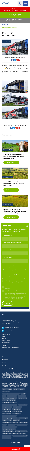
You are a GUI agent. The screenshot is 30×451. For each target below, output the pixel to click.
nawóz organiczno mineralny (9, 400)
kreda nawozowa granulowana (9, 398)
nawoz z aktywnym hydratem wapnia (10, 393)
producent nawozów (7, 389)
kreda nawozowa (22, 396)
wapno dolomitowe (17, 411)
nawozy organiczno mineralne (9, 402)
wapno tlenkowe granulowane (9, 415)
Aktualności (10, 24)
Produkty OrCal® (6, 334)
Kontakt (4, 365)
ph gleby (4, 424)
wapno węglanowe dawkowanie (20, 435)
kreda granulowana (11, 396)
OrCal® (4, 24)
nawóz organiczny (23, 404)
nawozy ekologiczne (7, 407)
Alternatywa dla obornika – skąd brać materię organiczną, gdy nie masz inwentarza (13, 156)
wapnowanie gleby (6, 438)
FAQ (3, 356)
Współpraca (5, 359)
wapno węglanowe (6, 435)
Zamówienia (5, 362)
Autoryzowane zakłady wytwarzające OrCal (10, 347)
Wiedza (4, 345)
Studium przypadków (6, 340)
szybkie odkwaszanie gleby (19, 433)
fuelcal (4, 396)
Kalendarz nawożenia (6, 342)
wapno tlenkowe (16, 413)
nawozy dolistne (23, 422)
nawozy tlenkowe (16, 409)
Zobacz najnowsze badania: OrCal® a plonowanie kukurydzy (15, 20)
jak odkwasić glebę (23, 418)
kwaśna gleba (16, 420)
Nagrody (3, 336)
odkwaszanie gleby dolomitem (9, 427)
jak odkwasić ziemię (7, 420)
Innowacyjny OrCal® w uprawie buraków (15, 15)
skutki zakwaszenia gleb (7, 431)
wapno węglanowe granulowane (9, 418)
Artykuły (3, 353)
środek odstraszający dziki (21, 431)
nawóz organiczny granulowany (9, 404)
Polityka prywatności (15, 442)
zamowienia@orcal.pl (20, 10)
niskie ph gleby (11, 424)
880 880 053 (8, 328)
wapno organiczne (6, 413)
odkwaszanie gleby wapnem (8, 429)
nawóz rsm (15, 422)
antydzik (23, 393)
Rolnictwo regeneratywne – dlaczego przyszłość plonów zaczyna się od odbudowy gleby (14, 211)
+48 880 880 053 (8, 10)
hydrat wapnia (5, 391)
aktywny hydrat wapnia (19, 389)
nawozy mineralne (18, 407)
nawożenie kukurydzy (22, 424)
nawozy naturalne (6, 409)
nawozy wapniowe (6, 411)
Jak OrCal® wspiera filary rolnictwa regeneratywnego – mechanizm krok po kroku (14, 183)
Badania (3, 354)
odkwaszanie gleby (6, 433)
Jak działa (4, 338)
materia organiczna (6, 422)
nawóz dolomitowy (22, 398)
